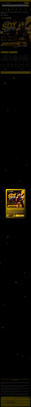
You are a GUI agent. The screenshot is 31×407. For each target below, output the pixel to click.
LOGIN (11, 215)
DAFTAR (20, 215)
